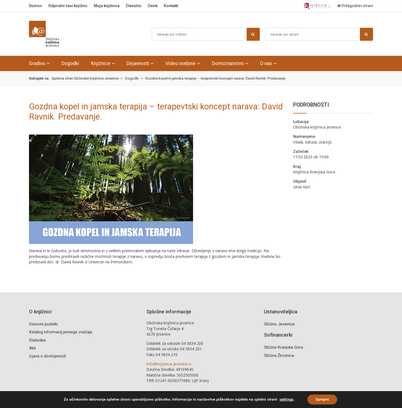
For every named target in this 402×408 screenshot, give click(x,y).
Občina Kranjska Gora (283, 347)
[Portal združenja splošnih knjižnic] (318, 6)
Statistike (37, 340)
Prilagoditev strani (357, 6)
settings (286, 399)
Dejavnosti (138, 63)
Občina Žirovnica (279, 355)
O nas (266, 63)
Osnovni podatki (43, 324)
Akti (32, 348)
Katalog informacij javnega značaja (60, 332)
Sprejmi (322, 399)
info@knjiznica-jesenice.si (168, 363)
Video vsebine (180, 63)
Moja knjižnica (107, 6)
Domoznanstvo (228, 63)
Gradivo (37, 63)
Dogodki (70, 63)
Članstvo (133, 6)
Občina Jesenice (279, 324)
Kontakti (171, 6)
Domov (35, 6)
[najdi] (253, 34)
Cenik (153, 6)
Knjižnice (100, 63)
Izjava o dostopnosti (47, 356)
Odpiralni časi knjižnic (68, 6)
